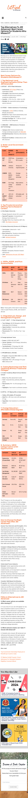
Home (2, 22)
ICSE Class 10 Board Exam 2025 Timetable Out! (12, 744)
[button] (2, 18)
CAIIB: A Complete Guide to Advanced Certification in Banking (13, 694)
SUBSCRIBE (13, 787)
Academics (7, 22)
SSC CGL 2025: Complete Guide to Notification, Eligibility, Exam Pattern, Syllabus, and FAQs (14, 718)
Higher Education (14, 22)
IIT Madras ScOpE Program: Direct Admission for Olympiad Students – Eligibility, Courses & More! (11, 659)
